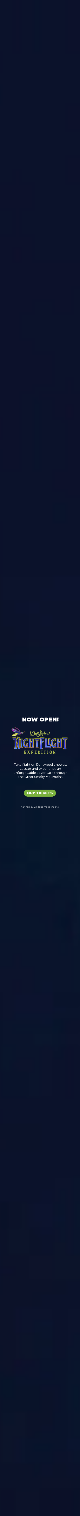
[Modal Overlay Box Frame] (40, 758)
